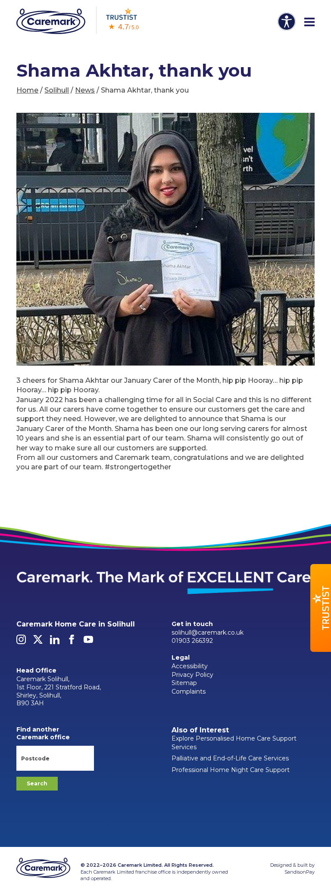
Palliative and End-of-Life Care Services (230, 758)
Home (27, 90)
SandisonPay (299, 872)
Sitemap (184, 683)
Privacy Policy (192, 675)
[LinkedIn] (54, 641)
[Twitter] (38, 641)
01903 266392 (192, 641)
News (85, 90)
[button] (320, 608)
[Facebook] (71, 641)
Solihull (56, 90)
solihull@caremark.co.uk (208, 632)
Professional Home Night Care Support (231, 770)
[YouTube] (88, 641)
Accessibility (190, 666)
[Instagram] (21, 641)
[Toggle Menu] (309, 22)
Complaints (189, 691)
